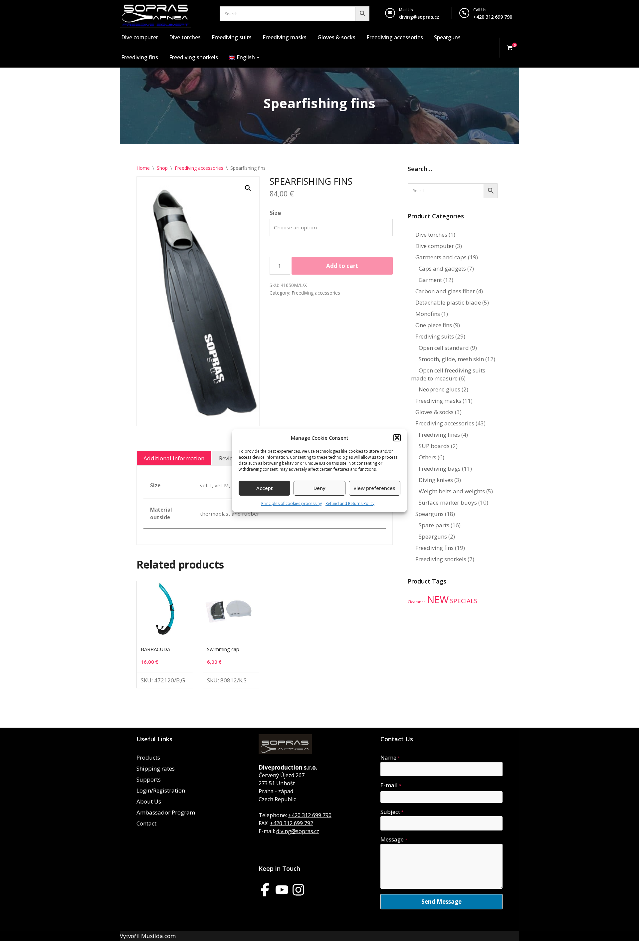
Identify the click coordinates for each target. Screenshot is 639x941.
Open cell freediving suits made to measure (448, 374)
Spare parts (434, 525)
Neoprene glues (439, 389)
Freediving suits (232, 37)
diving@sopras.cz (419, 17)
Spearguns (447, 37)
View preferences (374, 488)
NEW (438, 599)
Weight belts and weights (452, 491)
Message (393, 839)
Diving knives (436, 480)
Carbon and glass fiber (445, 291)
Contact (146, 823)
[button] (397, 437)
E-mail (390, 785)
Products (148, 757)
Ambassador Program (165, 812)
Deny (319, 488)
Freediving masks (285, 37)
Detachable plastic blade (448, 302)
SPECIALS (463, 600)
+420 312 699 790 (309, 815)
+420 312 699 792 (291, 823)
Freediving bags (440, 468)
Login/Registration (160, 790)
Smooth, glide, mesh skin (451, 359)
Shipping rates (155, 768)
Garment (430, 280)
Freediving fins (139, 57)
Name (390, 757)
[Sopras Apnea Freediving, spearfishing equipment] (155, 14)
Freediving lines (439, 434)
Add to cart (342, 266)
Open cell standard (444, 348)
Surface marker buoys (448, 502)
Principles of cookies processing (291, 503)
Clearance (417, 601)
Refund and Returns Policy (349, 503)
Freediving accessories (394, 37)
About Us (148, 801)
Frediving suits (434, 336)
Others (427, 457)
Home (143, 168)
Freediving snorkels (193, 57)
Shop (162, 168)
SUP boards (434, 446)
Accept (264, 488)
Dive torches (185, 37)
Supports (148, 779)
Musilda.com (158, 936)
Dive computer (139, 37)
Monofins (427, 314)
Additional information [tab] (173, 458)
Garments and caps (441, 257)
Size (275, 213)
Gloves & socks (336, 37)
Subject (392, 812)
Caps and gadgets (442, 268)
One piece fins (433, 325)
